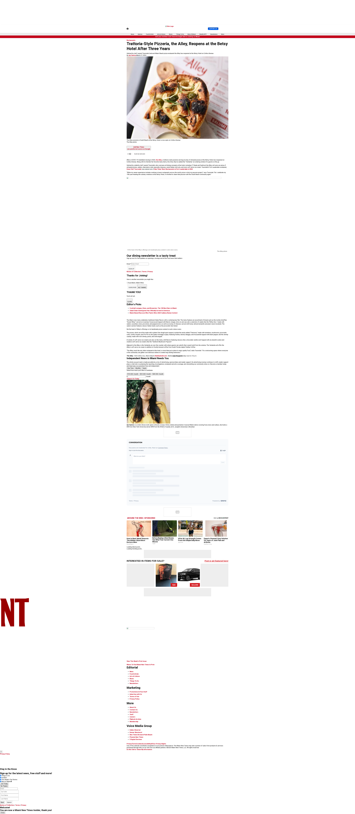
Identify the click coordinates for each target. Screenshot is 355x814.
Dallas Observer (135, 730)
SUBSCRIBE (132, 287)
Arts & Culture (161, 34)
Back (2, 802)
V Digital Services (136, 739)
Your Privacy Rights (159, 744)
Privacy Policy (134, 699)
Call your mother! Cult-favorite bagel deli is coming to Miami (177, 36)
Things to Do (6, 776)
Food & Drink (149, 34)
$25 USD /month (145, 374)
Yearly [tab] (144, 368)
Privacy (150, 271)
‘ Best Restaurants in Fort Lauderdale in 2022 (173, 169)
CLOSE (129, 302)
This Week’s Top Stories (9, 779)
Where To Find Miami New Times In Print (140, 665)
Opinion (140, 34)
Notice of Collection (134, 271)
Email (129, 264)
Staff (131, 714)
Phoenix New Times (136, 737)
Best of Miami (192, 34)
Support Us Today (133, 379)
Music (171, 34)
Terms (144, 271)
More (222, 34)
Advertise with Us (136, 694)
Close (3, 813)
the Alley (159, 160)
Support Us (213, 28)
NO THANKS (142, 287)
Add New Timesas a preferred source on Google (138, 148)
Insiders (4, 777)
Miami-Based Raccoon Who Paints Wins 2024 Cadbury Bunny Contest (154, 313)
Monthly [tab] (138, 368)
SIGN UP (131, 269)
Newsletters (213, 34)
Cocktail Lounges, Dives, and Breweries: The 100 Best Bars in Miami (153, 308)
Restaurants (131, 40)
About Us (133, 707)
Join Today (4, 784)
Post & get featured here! (216, 561)
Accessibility (146, 744)
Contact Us (134, 710)
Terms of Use (134, 696)
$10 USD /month (132, 374)
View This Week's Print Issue (137, 661)
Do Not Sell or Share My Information (139, 749)
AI (151, 744)
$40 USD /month (158, 374)
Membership (134, 721)
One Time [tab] (130, 368)
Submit (9, 802)
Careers (132, 717)
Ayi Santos (132, 55)
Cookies (139, 744)
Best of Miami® (7, 781)
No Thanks (4, 786)
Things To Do (180, 34)
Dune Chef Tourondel (134, 169)
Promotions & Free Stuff (138, 692)
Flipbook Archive (135, 719)
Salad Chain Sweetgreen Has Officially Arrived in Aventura (150, 310)
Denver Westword (136, 732)
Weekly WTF (203, 34)
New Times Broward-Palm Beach (141, 735)
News (132, 34)
